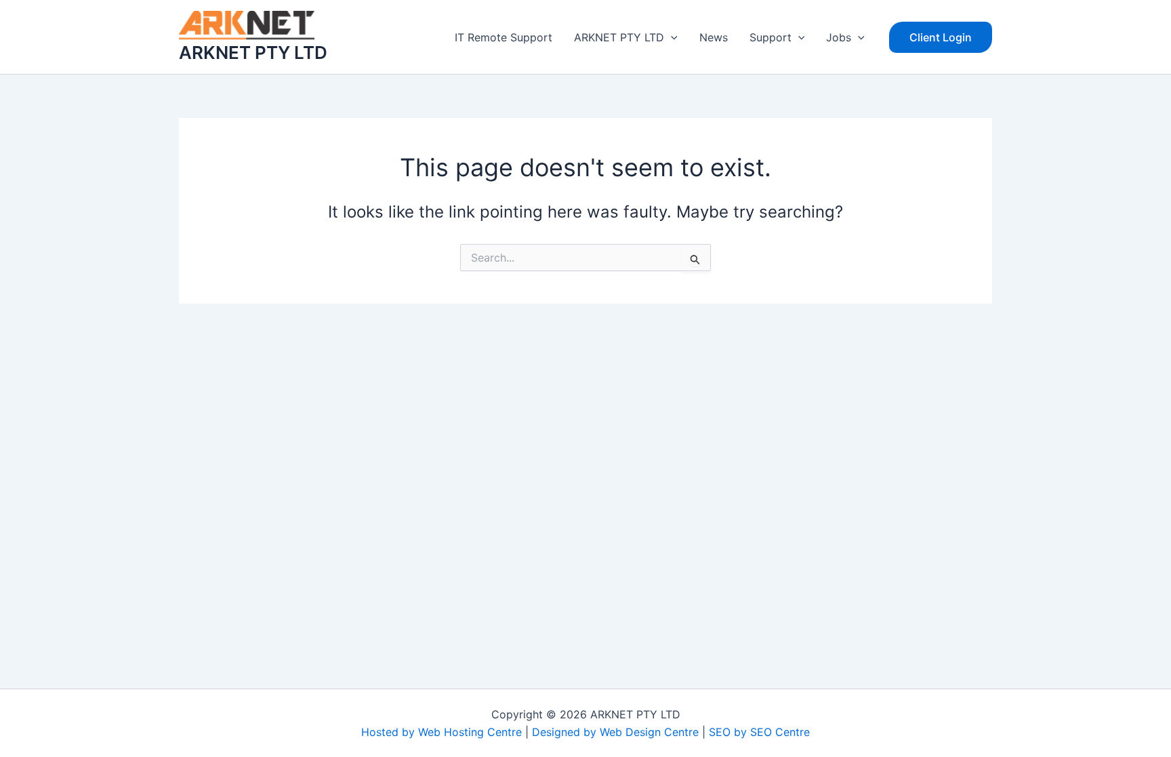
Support (770, 37)
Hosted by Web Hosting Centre (441, 732)
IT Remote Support (503, 37)
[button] (671, 37)
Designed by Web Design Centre (615, 732)
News (713, 37)
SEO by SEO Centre (759, 732)
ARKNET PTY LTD (253, 52)
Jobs (838, 37)
